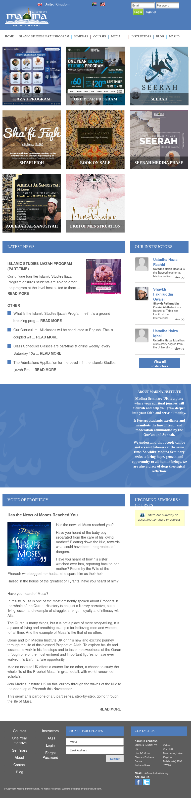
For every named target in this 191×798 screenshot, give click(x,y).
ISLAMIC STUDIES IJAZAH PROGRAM (44, 36)
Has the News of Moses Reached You (42, 515)
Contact (19, 764)
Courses (19, 730)
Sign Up (151, 12)
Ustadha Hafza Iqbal (165, 333)
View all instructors (159, 363)
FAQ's (50, 737)
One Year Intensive (19, 740)
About (19, 757)
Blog (19, 771)
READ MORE (18, 293)
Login (50, 745)
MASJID (174, 36)
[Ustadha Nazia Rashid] (142, 263)
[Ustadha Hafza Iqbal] (142, 335)
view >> (180, 277)
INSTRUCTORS (141, 36)
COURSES (99, 36)
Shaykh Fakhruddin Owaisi (163, 294)
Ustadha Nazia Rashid (165, 262)
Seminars (19, 750)
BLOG (160, 36)
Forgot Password (50, 755)
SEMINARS (81, 36)
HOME (9, 36)
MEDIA (115, 36)
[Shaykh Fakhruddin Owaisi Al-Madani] (142, 293)
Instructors (50, 730)
